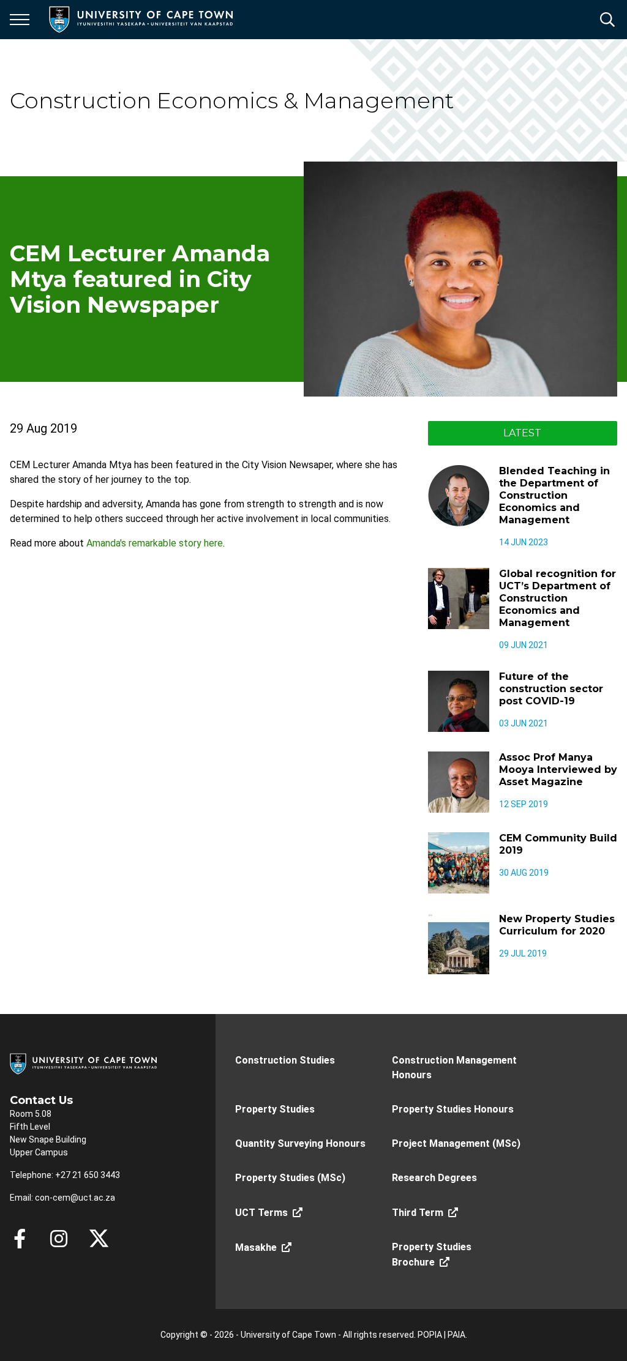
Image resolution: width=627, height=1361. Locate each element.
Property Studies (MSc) (290, 1178)
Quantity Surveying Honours (300, 1143)
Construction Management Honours (454, 1067)
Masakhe (256, 1247)
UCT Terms (261, 1212)
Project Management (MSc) (456, 1143)
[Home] (83, 1063)
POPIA (430, 1335)
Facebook (19, 1238)
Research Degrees (434, 1178)
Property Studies (275, 1109)
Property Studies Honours (453, 1109)
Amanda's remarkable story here (154, 543)
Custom (58, 1238)
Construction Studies (285, 1060)
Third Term (417, 1212)
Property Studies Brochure (431, 1254)
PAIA (456, 1335)
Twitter (99, 1238)
